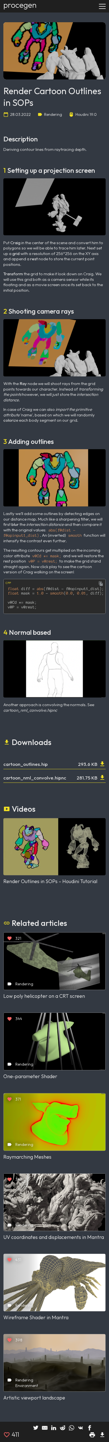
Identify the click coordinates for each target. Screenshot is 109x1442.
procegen (20, 5)
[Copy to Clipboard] (100, 584)
